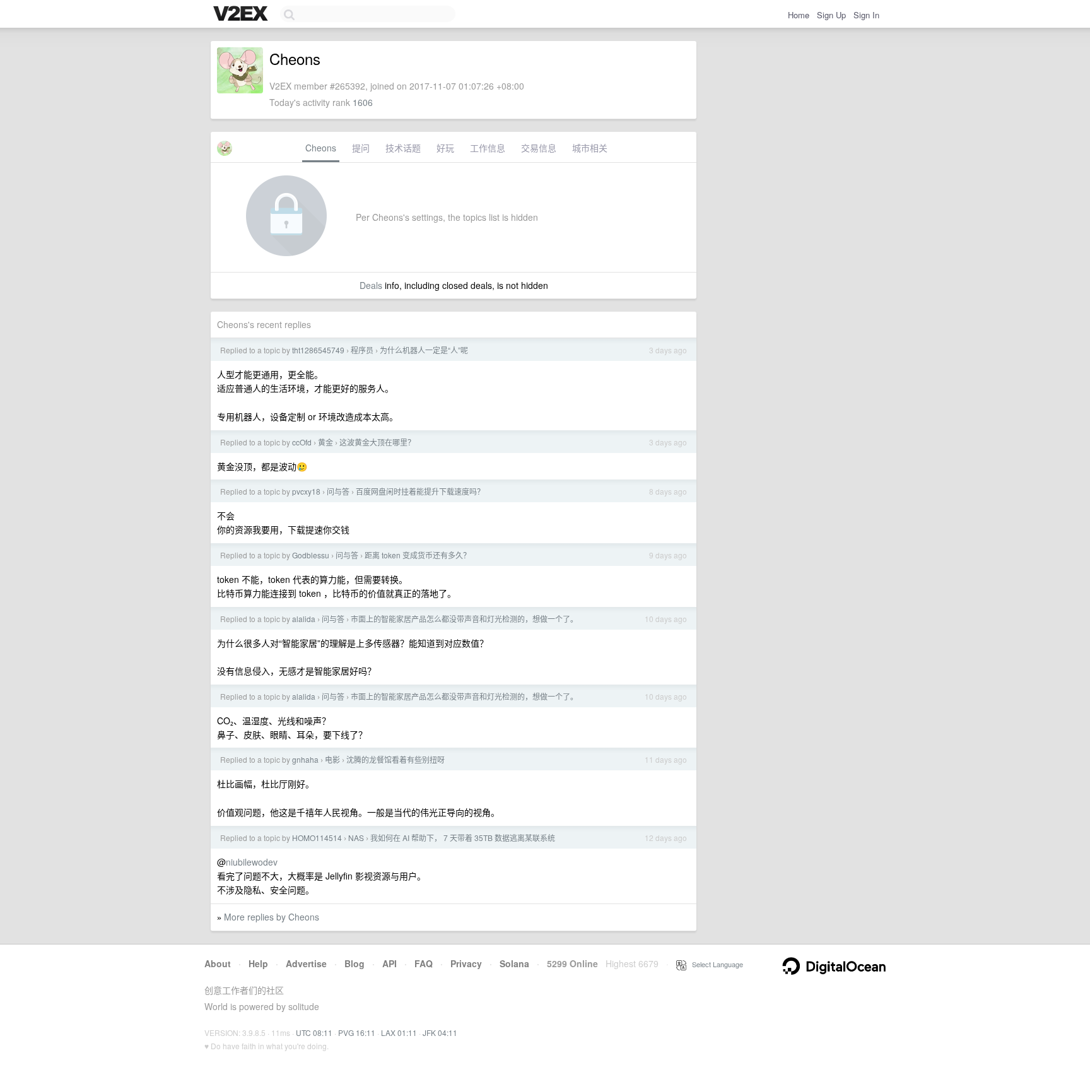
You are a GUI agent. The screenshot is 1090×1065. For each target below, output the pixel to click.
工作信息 (487, 147)
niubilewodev (252, 862)
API (389, 963)
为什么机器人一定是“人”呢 (424, 349)
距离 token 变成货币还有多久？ (418, 555)
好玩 (445, 147)
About (217, 963)
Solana (514, 963)
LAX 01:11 (399, 1032)
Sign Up (831, 15)
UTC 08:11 (314, 1032)
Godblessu (310, 555)
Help (258, 963)
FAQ (423, 963)
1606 (363, 102)
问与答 (338, 491)
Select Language (714, 964)
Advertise (306, 963)
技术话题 (403, 147)
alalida (303, 618)
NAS (356, 837)
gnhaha (305, 759)
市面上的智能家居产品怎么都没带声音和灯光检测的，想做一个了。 (464, 618)
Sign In (866, 15)
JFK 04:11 (440, 1032)
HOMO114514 (317, 837)
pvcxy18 (306, 491)
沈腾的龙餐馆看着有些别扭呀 (395, 759)
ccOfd (302, 442)
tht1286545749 (318, 349)
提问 (361, 147)
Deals (371, 285)
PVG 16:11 (356, 1032)
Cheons (320, 147)
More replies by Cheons (271, 916)
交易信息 (538, 147)
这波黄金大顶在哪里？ (377, 442)
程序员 (362, 349)
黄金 (325, 442)
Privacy (466, 963)
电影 (332, 759)
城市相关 (589, 147)
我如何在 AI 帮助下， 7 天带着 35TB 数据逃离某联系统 (462, 837)
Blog (354, 963)
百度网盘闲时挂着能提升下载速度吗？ (420, 491)
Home (798, 15)
